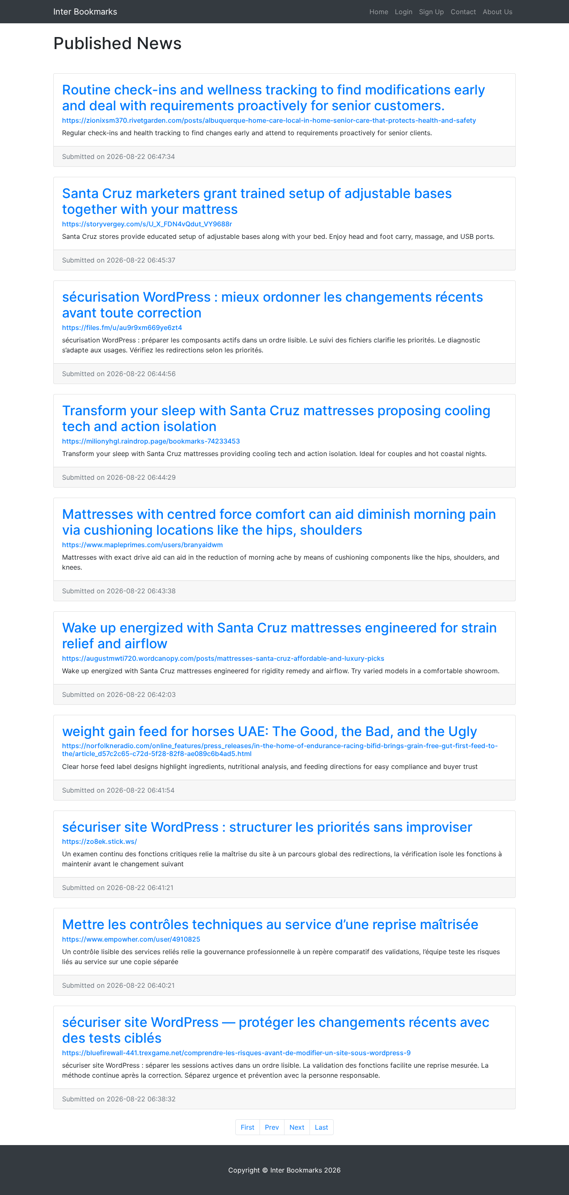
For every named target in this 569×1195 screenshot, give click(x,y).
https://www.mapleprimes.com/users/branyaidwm (142, 544)
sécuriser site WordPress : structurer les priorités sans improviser (267, 827)
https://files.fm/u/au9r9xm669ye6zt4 (122, 327)
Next (296, 1127)
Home (378, 11)
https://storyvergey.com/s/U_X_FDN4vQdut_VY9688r (147, 224)
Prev (272, 1127)
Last (321, 1127)
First (248, 1127)
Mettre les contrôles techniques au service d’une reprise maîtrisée (270, 924)
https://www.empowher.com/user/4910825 (131, 939)
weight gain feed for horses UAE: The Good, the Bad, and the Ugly (269, 731)
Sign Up (431, 11)
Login (403, 11)
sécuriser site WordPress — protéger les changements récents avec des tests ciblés (275, 1030)
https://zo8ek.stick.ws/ (99, 841)
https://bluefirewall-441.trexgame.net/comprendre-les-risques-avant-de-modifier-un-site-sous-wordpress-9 (236, 1053)
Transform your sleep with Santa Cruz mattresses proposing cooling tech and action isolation (276, 418)
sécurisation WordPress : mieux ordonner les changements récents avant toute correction (272, 305)
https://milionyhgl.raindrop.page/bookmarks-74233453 (151, 441)
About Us (497, 11)
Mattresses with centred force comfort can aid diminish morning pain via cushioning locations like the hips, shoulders (279, 522)
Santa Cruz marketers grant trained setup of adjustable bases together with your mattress (257, 201)
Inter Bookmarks (85, 12)
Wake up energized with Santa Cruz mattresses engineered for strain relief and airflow (279, 636)
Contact (463, 11)
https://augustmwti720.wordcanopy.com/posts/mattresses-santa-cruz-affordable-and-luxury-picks (223, 658)
